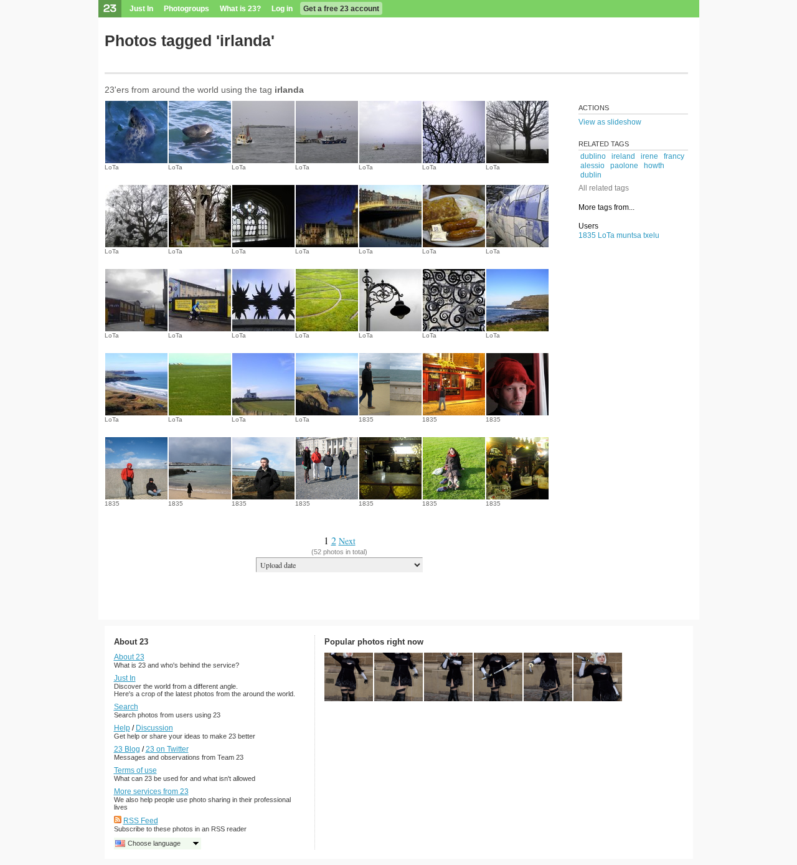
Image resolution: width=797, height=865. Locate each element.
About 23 (129, 657)
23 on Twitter (167, 749)
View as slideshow (609, 122)
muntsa (628, 235)
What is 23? (240, 8)
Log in (282, 8)
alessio (592, 165)
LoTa (112, 167)
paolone (624, 165)
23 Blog (127, 749)
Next (347, 541)
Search (126, 706)
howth (654, 165)
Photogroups (186, 8)
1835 (366, 419)
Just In (141, 8)
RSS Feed (140, 820)
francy (674, 156)
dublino (593, 156)
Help (122, 728)
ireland (623, 156)
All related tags (603, 188)
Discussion (154, 728)
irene (649, 156)
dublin (590, 175)
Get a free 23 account (341, 8)
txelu (651, 235)
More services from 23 (151, 791)
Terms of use (135, 770)
